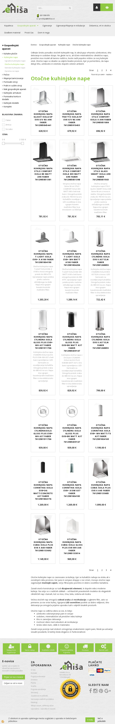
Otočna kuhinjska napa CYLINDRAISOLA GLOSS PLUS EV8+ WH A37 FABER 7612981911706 (43, 432)
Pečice (6, 74)
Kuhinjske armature (12, 92)
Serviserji (34, 692)
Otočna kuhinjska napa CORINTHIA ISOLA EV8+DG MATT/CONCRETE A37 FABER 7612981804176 (43, 490)
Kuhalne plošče (10, 53)
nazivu (108, 74)
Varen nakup (30, 650)
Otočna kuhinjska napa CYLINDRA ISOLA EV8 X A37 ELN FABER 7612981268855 (100, 258)
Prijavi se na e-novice (13, 677)
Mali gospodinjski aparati (15, 89)
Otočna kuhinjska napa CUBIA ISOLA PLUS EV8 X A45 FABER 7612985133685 (101, 488)
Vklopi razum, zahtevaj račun (42, 705)
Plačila (33, 683)
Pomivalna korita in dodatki (11, 98)
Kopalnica (8, 25)
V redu (90, 719)
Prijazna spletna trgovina (66, 651)
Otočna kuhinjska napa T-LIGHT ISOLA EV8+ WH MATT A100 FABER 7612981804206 (72, 258)
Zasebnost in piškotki (39, 696)
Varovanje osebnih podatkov (42, 699)
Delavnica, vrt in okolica (100, 25)
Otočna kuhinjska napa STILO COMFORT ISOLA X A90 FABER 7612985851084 (100, 117)
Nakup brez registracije (11, 651)
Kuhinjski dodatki (11, 103)
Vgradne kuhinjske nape (15, 61)
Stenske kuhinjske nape (15, 67)
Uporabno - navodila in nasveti (43, 709)
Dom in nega (44, 32)
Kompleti (8, 106)
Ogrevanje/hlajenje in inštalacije (70, 25)
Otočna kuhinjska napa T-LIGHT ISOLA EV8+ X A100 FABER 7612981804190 (43, 257)
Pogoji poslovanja (38, 676)
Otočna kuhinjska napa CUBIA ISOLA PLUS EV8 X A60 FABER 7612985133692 (43, 545)
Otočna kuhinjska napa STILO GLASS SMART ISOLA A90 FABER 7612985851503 (101, 172)
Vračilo (33, 686)
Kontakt (34, 673)
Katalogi (34, 702)
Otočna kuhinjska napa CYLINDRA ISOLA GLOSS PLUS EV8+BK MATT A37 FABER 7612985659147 (72, 342)
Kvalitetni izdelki (48, 650)
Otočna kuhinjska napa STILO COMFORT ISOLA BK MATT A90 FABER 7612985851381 (43, 172)
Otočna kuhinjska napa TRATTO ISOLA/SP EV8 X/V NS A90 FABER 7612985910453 (72, 118)
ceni (102, 74)
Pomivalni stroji (11, 82)
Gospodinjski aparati (26, 25)
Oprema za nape (12, 71)
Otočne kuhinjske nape (14, 64)
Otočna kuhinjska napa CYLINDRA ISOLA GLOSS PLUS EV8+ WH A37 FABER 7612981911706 (43, 341)
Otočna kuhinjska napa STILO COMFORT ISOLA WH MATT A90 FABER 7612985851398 (72, 172)
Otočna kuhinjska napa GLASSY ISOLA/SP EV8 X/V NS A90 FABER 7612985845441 (43, 118)
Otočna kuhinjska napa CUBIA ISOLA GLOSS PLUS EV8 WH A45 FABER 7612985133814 (72, 546)
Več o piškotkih (102, 719)
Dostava (85, 650)
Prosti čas (29, 32)
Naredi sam (103, 650)
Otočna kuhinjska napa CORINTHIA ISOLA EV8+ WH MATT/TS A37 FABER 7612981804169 (100, 432)
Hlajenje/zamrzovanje (13, 78)
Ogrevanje (47, 25)
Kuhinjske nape (11, 57)
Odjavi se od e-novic (13, 683)
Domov (34, 45)
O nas (33, 670)
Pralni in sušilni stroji (13, 85)
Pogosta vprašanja (38, 689)
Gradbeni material (12, 32)
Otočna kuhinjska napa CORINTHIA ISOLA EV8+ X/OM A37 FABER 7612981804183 (72, 489)
